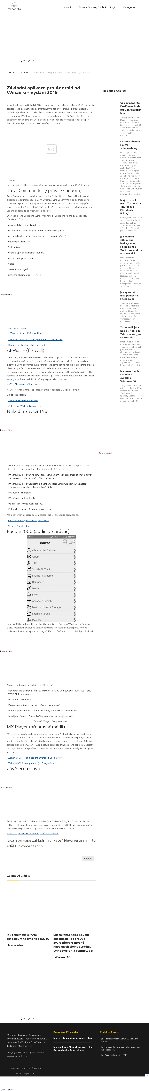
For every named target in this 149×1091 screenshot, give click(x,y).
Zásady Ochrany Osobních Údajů (97, 7)
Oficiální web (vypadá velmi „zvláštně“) (28, 520)
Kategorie (129, 7)
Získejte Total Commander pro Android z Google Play (35, 339)
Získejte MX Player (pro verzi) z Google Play (31, 763)
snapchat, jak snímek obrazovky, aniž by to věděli (32, 833)
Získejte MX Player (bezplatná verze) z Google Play (35, 757)
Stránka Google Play (18, 526)
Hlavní (67, 7)
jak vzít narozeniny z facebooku (23, 384)
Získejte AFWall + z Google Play (24, 406)
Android (25, 72)
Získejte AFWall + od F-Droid (23, 400)
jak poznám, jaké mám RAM (114, 1055)
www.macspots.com (17, 1056)
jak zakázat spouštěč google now (24, 333)
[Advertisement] (74, 38)
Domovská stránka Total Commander (27, 345)
